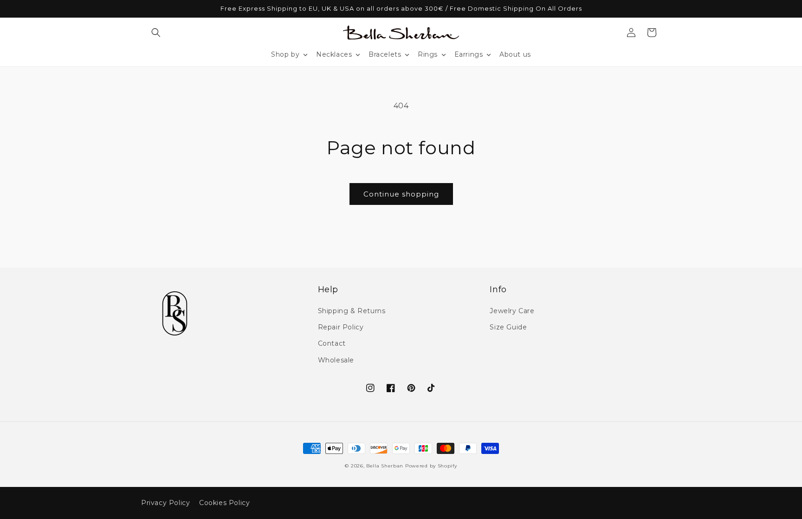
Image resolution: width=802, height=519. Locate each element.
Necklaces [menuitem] (334, 54)
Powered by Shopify (431, 466)
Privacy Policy (165, 503)
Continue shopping (401, 194)
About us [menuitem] (515, 54)
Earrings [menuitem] (468, 54)
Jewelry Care (512, 311)
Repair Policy (341, 327)
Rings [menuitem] (428, 54)
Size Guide (508, 327)
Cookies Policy (224, 503)
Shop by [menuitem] (285, 54)
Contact (332, 343)
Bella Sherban (384, 466)
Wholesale (336, 360)
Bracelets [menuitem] (385, 54)
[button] (156, 32)
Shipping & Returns (352, 311)
